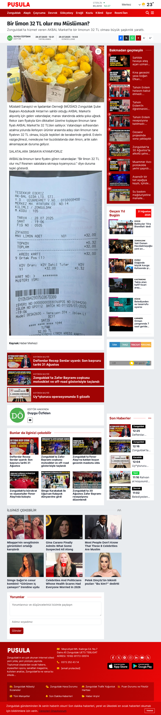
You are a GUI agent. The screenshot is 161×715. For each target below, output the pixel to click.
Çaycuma (39, 12)
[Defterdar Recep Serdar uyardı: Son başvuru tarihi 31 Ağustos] (24, 445)
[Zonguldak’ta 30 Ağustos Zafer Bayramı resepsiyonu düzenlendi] (87, 479)
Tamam (149, 711)
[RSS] (147, 657)
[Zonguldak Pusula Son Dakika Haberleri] (19, 4)
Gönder (16, 630)
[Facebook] (113, 657)
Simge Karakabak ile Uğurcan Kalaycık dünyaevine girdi (53, 493)
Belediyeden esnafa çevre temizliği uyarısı (140, 495)
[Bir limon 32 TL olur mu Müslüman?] (55, 74)
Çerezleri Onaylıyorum (53, 710)
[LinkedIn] (136, 657)
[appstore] (118, 666)
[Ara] (148, 13)
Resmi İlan (121, 12)
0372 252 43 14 (70, 662)
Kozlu (89, 12)
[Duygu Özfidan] (17, 415)
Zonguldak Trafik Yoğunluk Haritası (98, 688)
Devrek (52, 12)
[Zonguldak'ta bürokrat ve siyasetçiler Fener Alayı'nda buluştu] (24, 479)
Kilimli (99, 12)
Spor (109, 12)
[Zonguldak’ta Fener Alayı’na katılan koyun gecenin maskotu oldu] (87, 445)
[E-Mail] (30, 420)
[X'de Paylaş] (126, 38)
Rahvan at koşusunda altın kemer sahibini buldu (141, 479)
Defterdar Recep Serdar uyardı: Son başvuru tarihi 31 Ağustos (21, 461)
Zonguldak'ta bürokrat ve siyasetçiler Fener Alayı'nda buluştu (23, 493)
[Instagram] (130, 657)
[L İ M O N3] (55, 253)
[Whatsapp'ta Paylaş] (132, 38)
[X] (118, 657)
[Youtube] (142, 657)
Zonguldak (14, 12)
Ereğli (79, 12)
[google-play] (142, 666)
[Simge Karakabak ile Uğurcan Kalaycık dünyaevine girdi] (55, 479)
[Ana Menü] (152, 13)
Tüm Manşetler (21, 696)
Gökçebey (66, 12)
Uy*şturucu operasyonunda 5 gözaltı (142, 464)
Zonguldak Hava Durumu (64, 686)
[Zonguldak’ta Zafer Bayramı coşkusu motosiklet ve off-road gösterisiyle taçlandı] (55, 445)
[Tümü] (149, 418)
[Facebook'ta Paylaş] (121, 38)
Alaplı (27, 12)
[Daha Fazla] (138, 38)
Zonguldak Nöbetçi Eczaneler (22, 688)
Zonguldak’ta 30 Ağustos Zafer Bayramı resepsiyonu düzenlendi (87, 495)
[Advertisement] (130, 390)
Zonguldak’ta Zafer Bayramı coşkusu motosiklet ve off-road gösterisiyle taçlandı (55, 461)
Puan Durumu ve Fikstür (135, 686)
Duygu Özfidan (39, 413)
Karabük (137, 457)
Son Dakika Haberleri (61, 696)
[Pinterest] (124, 657)
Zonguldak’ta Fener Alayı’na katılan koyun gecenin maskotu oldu (86, 459)
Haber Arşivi (93, 696)
